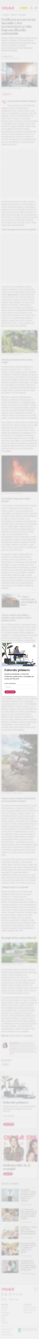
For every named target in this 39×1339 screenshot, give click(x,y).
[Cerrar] (34, 646)
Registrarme (10, 692)
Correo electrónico (10, 683)
